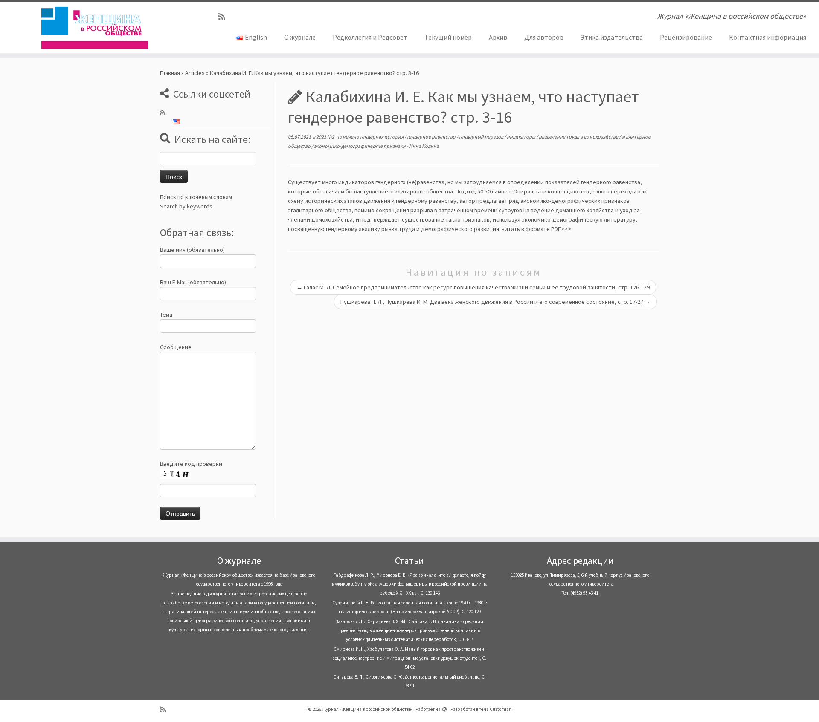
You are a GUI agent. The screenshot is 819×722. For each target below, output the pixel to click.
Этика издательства (612, 37)
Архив (498, 37)
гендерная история (382, 136)
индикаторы (521, 136)
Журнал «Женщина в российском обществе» (367, 709)
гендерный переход (481, 136)
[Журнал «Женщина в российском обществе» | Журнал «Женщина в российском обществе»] (94, 27)
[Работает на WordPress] (444, 707)
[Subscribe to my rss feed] (224, 17)
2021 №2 (325, 136)
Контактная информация (767, 37)
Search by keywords (186, 206)
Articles (195, 73)
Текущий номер (448, 37)
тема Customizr (495, 709)
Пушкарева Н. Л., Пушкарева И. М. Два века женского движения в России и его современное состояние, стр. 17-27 (495, 302)
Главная (170, 73)
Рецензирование (686, 37)
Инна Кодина (424, 146)
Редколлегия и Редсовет (370, 37)
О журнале (300, 37)
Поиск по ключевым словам (196, 197)
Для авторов (543, 37)
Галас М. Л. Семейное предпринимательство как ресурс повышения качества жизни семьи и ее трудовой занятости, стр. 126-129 (473, 287)
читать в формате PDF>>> (536, 229)
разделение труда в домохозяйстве (579, 136)
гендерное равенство (431, 136)
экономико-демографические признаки (360, 146)
